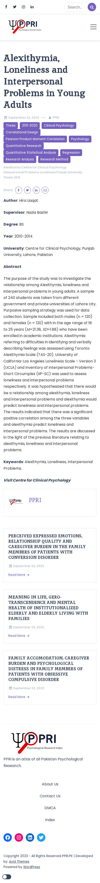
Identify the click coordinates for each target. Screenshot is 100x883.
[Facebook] (7, 837)
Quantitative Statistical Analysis (31, 152)
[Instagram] (19, 837)
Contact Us (50, 796)
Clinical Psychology (59, 125)
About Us (50, 784)
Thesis (11, 125)
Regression (71, 152)
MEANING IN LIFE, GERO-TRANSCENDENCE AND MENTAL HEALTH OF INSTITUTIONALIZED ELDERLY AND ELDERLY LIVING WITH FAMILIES (48, 607)
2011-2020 (29, 125)
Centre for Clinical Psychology (44, 167)
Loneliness (48, 172)
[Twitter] (41, 837)
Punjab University (69, 172)
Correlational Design (22, 132)
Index (50, 820)
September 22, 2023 (23, 118)
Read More (17, 575)
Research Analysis (20, 159)
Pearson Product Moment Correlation (35, 139)
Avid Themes (19, 861)
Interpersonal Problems (21, 172)
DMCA (50, 808)
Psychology (80, 139)
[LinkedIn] (30, 837)
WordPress (31, 867)
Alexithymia (12, 167)
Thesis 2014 (11, 177)
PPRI (56, 118)
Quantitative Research (23, 146)
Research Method (54, 159)
